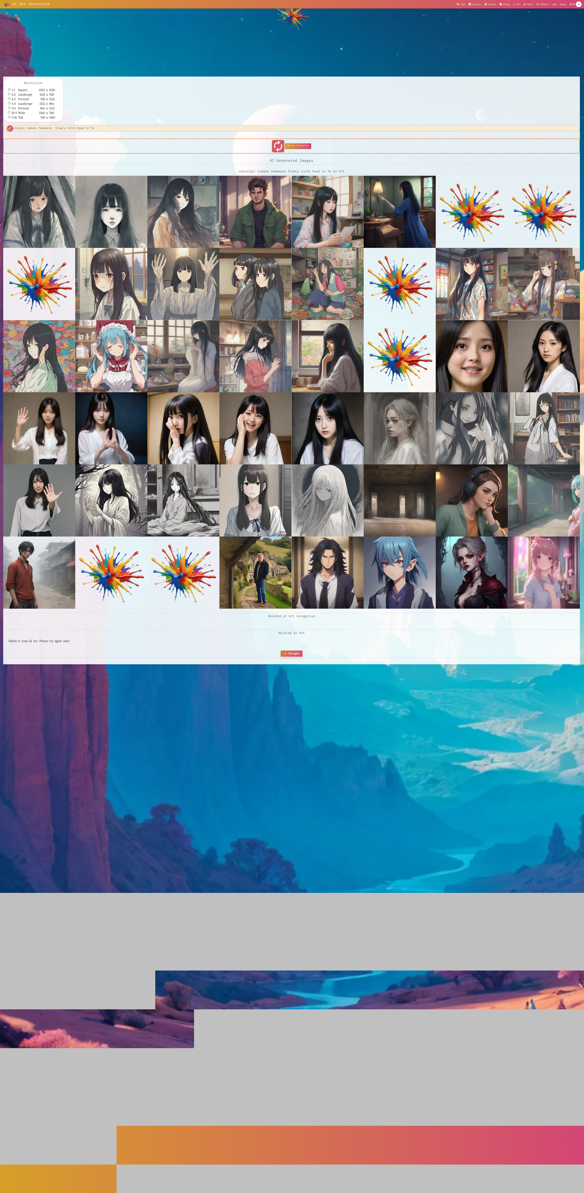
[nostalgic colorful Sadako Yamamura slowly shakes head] (328, 284)
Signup (563, 4)
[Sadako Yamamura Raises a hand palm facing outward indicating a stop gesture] (39, 500)
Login (554, 4)
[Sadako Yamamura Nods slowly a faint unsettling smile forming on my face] (472, 428)
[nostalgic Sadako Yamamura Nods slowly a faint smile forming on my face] (111, 284)
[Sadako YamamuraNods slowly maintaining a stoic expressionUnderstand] (544, 356)
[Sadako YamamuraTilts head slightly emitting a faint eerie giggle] (255, 428)
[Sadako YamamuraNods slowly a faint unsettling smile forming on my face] (472, 356)
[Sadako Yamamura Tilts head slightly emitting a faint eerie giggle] (255, 500)
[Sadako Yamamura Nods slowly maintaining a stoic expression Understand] (544, 428)
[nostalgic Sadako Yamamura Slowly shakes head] (255, 284)
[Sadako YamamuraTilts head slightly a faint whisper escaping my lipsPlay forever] (183, 428)
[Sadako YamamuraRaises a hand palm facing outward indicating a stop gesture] (39, 428)
